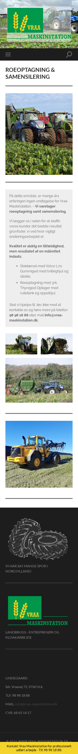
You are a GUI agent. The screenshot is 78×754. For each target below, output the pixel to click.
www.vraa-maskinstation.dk (43, 741)
